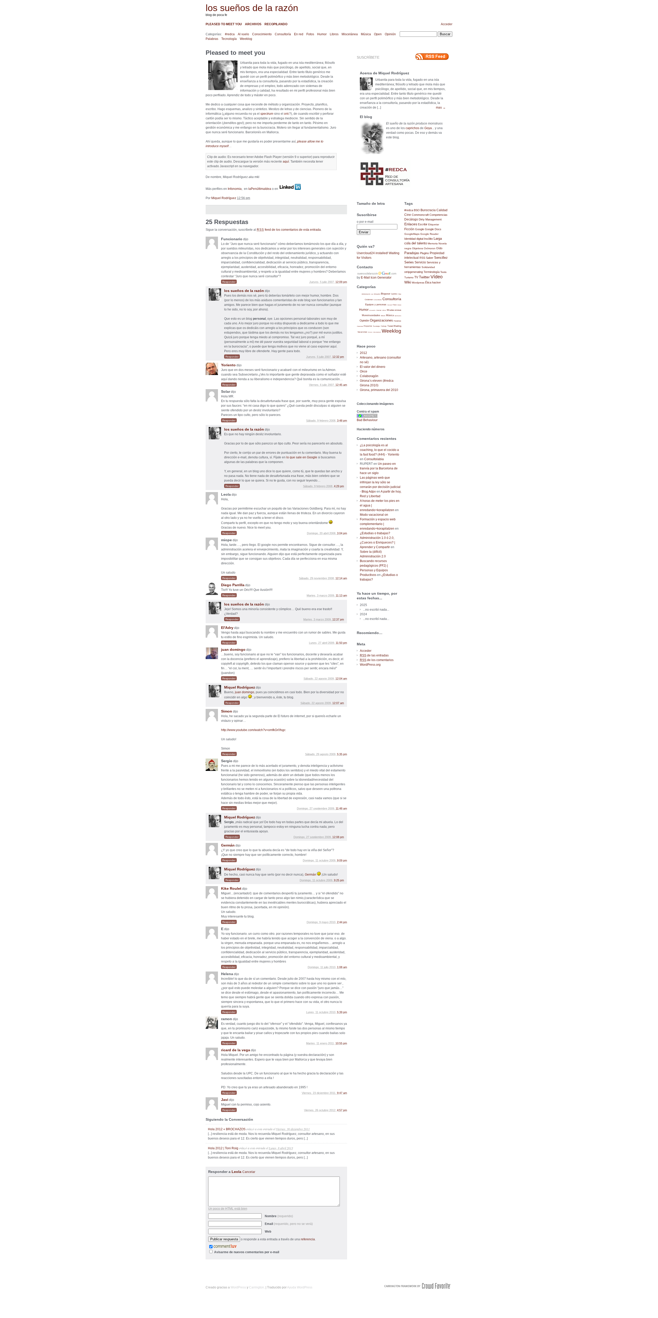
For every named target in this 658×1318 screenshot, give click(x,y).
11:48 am (341, 808)
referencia (308, 1239)
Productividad (360, 326)
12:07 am (338, 703)
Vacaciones (362, 332)
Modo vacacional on (374, 514)
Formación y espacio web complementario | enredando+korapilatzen (378, 524)
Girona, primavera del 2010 (379, 390)
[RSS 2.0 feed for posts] (432, 56)
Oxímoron (429, 248)
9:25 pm (339, 880)
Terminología (432, 271)
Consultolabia (374, 459)
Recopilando (275, 24)
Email (289, 1224)
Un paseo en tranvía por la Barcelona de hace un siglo (379, 468)
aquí (286, 161)
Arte (372, 294)
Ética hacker (433, 282)
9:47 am (342, 1092)
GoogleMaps (411, 234)
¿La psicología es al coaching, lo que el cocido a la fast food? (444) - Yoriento (379, 449)
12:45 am (341, 384)
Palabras (212, 39)
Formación (389, 305)
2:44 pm (342, 922)
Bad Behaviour (367, 420)
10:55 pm (341, 1043)
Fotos (310, 34)
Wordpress (418, 282)
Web (268, 1231)
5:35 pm (342, 754)
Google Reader (429, 234)
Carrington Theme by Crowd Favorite (417, 1286)
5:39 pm (342, 1012)
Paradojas (411, 253)
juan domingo (233, 649)
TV (416, 277)
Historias (399, 305)
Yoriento (228, 365)
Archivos (253, 24)
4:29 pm (339, 486)
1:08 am (342, 967)
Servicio (420, 262)
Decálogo (411, 219)
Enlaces (410, 224)
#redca (230, 34)
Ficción (409, 229)
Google (419, 229)
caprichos (412, 128)
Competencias (438, 214)
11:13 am (341, 595)
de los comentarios (377, 660)
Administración (366, 294)
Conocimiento (262, 34)
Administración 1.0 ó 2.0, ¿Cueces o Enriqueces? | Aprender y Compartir (377, 542)
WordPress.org (370, 664)
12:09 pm (341, 281)
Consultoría (283, 34)
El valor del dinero (372, 367)
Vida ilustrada (377, 332)
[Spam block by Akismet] (367, 416)
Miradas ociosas (394, 310)
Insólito (428, 238)
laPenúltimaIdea (259, 189)
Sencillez (441, 258)
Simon (226, 711)
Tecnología (229, 39)
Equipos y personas (375, 304)
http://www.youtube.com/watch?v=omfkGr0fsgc (253, 730)
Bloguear (385, 293)
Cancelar (248, 1172)
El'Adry (227, 628)
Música (366, 34)
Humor (322, 34)
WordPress (238, 1287)
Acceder (446, 24)
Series (409, 262)
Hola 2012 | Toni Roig (223, 1148)
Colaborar (369, 299)
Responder (228, 281)
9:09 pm (342, 860)
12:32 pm (338, 356)
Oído (439, 248)
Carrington (256, 1287)
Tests (443, 272)
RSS (422, 257)
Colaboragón (369, 376)
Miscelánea (350, 34)
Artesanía (377, 294)
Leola (236, 1172)
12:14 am (341, 578)
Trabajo (384, 326)
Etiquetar (433, 224)
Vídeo (437, 276)
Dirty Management (430, 219)
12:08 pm (338, 837)
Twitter (424, 277)
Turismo (409, 277)
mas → (441, 107)
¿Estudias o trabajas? (375, 533)
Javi (224, 1100)
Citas (399, 294)
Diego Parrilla (232, 585)
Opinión (390, 34)
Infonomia (235, 189)
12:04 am (341, 678)
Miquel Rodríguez (223, 198)
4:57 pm (342, 1110)
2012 (363, 353)
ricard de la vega (235, 1050)
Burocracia (428, 210)
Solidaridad (428, 267)
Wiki (407, 282)
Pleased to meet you (224, 24)
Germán (228, 845)
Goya (428, 128)
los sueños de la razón (252, 8)
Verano (370, 332)
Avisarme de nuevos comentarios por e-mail (246, 1252)
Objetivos (417, 248)
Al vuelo (243, 34)
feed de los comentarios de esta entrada (289, 229)
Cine (407, 215)
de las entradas (374, 655)
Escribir (422, 224)
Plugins (424, 253)
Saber (429, 257)
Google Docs (433, 229)
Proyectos (368, 326)
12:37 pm (338, 619)
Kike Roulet (231, 888)
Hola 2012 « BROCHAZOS (226, 1129)
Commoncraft (420, 214)
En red (298, 34)
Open (378, 34)
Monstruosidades (371, 315)
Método (383, 315)
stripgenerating (413, 271)
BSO (417, 210)
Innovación (372, 310)
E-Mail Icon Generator (376, 277)
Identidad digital (413, 238)
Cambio (394, 294)
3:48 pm (342, 420)
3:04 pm (342, 533)
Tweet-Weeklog (394, 326)
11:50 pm (341, 642)
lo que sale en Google (301, 457)
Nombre (279, 1216)
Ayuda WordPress (299, 1287)
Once (363, 371)
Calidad (441, 210)
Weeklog (246, 39)
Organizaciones (381, 320)
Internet (378, 310)
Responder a (231, 1172)
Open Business (398, 315)
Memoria (433, 243)
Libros (334, 34)
